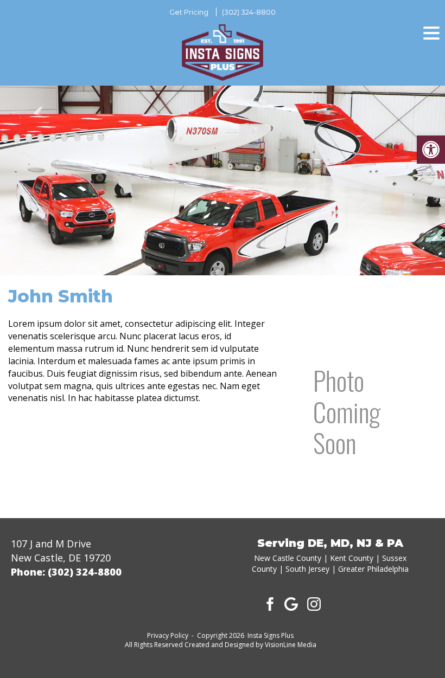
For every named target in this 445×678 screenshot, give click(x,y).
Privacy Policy (167, 635)
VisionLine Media (290, 644)
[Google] (291, 603)
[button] (431, 149)
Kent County (351, 558)
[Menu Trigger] (431, 32)
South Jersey (307, 569)
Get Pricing (188, 12)
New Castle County (287, 558)
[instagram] (314, 603)
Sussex (394, 558)
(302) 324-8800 (249, 12)
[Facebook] (268, 603)
